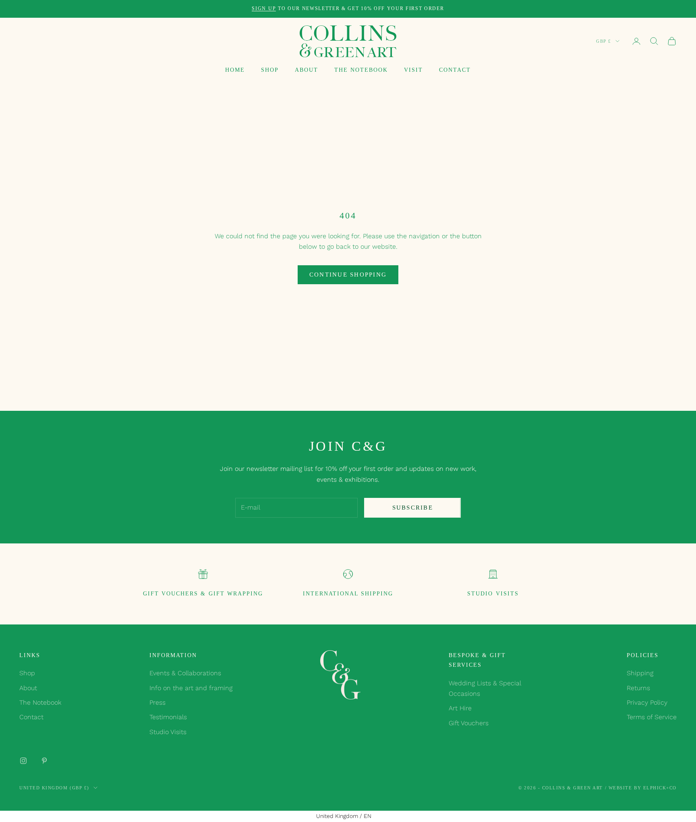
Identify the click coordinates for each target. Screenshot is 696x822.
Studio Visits (492, 593)
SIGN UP (264, 8)
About (306, 70)
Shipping (640, 673)
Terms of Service (652, 717)
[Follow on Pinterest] (44, 761)
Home (235, 70)
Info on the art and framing (190, 688)
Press (157, 702)
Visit (413, 70)
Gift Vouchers (469, 723)
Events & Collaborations (185, 673)
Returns (638, 688)
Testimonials (168, 717)
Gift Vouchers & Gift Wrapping (203, 593)
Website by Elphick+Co (643, 787)
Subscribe (412, 507)
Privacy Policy (647, 702)
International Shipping (348, 593)
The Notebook (361, 70)
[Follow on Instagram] (23, 761)
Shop (270, 70)
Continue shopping (348, 274)
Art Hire (460, 708)
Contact (455, 70)
